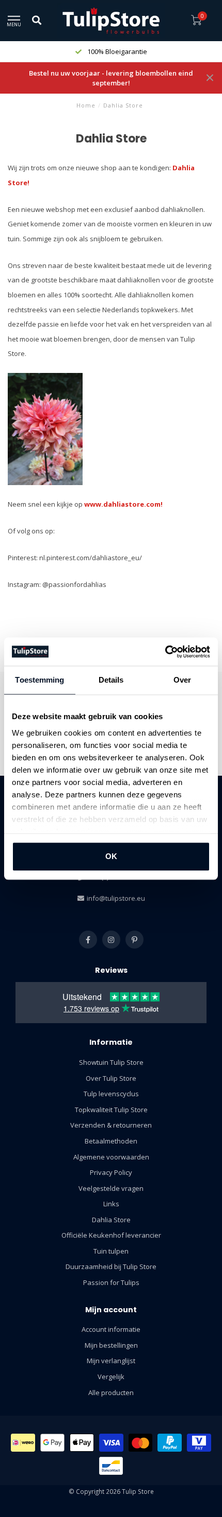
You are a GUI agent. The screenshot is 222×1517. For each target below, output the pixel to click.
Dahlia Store (111, 1219)
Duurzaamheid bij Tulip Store (111, 1266)
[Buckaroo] (199, 1443)
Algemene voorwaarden (111, 1157)
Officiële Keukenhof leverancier (111, 1235)
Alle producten (111, 1392)
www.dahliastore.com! (123, 504)
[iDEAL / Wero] (23, 1443)
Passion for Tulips (111, 1282)
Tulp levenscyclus (111, 1093)
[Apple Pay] (82, 1443)
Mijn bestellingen (111, 1345)
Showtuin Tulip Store (111, 1062)
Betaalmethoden (111, 1141)
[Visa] (111, 1443)
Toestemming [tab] (39, 679)
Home (86, 105)
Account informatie (111, 1329)
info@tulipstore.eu (116, 898)
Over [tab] (182, 679)
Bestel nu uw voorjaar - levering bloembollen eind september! (111, 77)
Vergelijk (111, 1376)
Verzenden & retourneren (111, 1125)
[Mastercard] (141, 1443)
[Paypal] (169, 1443)
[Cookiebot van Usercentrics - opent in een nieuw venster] (165, 651)
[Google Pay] (52, 1443)
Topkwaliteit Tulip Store (111, 1109)
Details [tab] (111, 679)
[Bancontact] (111, 1466)
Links (111, 1203)
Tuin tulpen (111, 1251)
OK (111, 856)
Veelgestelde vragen (111, 1188)
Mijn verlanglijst (111, 1360)
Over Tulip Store (111, 1078)
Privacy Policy (111, 1172)
